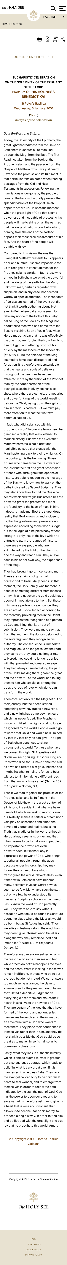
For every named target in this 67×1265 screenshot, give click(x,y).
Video (33, 115)
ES (31, 57)
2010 (19, 24)
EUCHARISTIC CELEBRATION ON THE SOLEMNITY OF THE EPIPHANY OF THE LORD (33, 82)
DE (16, 57)
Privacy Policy (33, 1254)
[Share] (63, 40)
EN (23, 57)
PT (51, 57)
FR (38, 57)
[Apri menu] (62, 8)
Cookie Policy (33, 1249)
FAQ (33, 1239)
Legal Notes (34, 1244)
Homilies (8, 24)
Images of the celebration (33, 120)
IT (44, 57)
